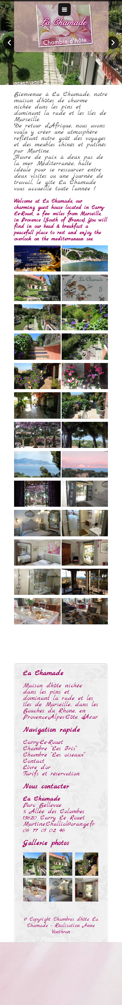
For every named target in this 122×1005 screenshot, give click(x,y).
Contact (33, 761)
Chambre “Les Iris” (50, 748)
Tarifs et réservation (51, 773)
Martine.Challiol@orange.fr (59, 824)
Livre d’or (37, 767)
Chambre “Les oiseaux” (54, 755)
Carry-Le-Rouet (43, 742)
